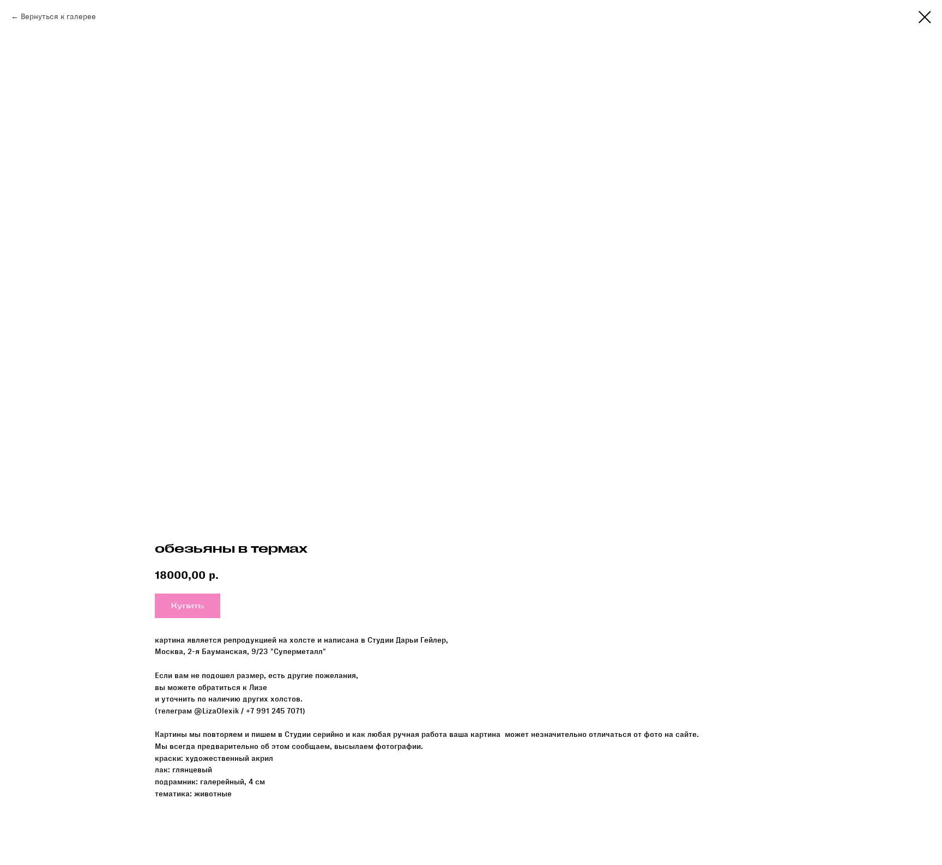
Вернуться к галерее (58, 16)
